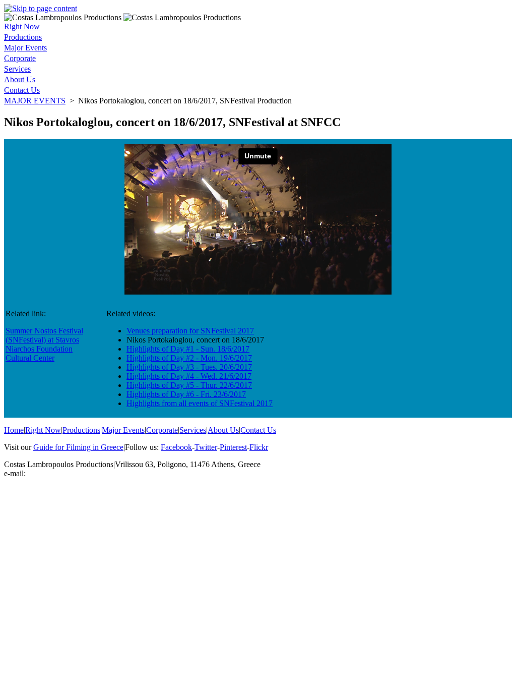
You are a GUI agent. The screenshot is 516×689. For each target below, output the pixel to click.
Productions (23, 37)
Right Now (22, 26)
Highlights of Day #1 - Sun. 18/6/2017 (187, 348)
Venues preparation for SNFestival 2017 (190, 330)
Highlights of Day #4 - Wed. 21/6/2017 (188, 376)
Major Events (25, 47)
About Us (19, 79)
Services (17, 69)
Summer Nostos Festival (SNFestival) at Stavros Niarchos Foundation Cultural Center (44, 344)
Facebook (176, 447)
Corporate (20, 58)
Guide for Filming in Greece (78, 447)
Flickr (258, 447)
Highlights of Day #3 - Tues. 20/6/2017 (189, 367)
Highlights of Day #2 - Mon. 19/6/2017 (189, 358)
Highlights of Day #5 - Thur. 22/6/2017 (189, 385)
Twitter (206, 447)
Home (14, 430)
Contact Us (22, 90)
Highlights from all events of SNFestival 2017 (199, 403)
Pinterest (233, 447)
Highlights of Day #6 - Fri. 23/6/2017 (186, 394)
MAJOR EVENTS (35, 100)
